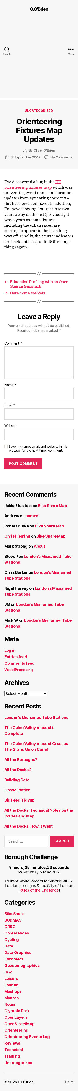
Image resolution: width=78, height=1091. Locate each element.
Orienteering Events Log (27, 1036)
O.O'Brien (39, 9)
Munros (11, 998)
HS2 (8, 972)
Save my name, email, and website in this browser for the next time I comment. (38, 449)
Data (8, 946)
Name (10, 385)
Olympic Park (16, 1011)
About (39, 546)
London (11, 985)
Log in (9, 650)
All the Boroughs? (20, 759)
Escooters (13, 959)
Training (12, 1056)
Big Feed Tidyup (19, 800)
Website (10, 426)
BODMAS (12, 920)
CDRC (10, 926)
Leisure (11, 978)
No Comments (61, 157)
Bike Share (14, 913)
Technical (13, 1049)
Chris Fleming (17, 536)
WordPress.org (18, 669)
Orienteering (16, 1030)
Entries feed (15, 657)
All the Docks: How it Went (28, 826)
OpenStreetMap (19, 1023)
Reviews (12, 1043)
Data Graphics (17, 952)
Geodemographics (22, 965)
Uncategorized (39, 110)
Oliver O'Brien (44, 150)
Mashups (12, 991)
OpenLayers (15, 1017)
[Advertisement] (39, 59)
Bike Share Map (52, 505)
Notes (9, 1004)
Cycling (11, 939)
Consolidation (17, 790)
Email (9, 405)
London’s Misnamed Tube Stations (36, 717)
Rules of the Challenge (39, 890)
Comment (13, 343)
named (32, 516)
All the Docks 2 (18, 769)
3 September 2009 (25, 157)
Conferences (16, 933)
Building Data (16, 780)
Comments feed (19, 663)
